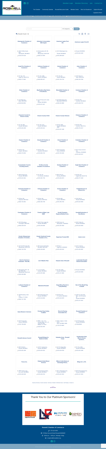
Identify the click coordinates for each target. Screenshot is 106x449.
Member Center (75, 9)
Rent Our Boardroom (86, 9)
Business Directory (36, 382)
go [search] (77, 28)
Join (91, 3)
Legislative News (97, 12)
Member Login (68, 3)
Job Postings (66, 382)
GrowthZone (68, 446)
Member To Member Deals (57, 382)
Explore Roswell (98, 9)
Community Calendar (47, 9)
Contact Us (98, 3)
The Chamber (36, 9)
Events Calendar (44, 382)
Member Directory (81, 3)
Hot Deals (50, 382)
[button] (16, 34)
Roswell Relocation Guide (62, 9)
